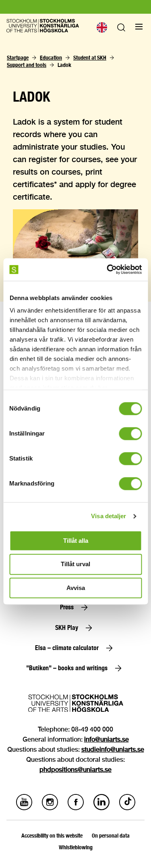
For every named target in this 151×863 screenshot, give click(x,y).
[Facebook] (76, 808)
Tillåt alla (75, 540)
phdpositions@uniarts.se (75, 769)
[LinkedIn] (101, 808)
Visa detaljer (108, 516)
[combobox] (101, 27)
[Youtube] (24, 808)
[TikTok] (127, 808)
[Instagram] (50, 808)
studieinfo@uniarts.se (112, 749)
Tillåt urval (75, 564)
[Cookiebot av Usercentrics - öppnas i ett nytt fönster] (107, 269)
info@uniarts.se (106, 739)
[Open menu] (139, 26)
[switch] (130, 433)
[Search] (121, 29)
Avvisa (75, 587)
